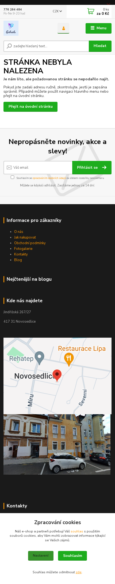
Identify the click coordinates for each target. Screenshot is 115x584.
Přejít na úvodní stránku (31, 106)
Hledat (100, 45)
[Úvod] (25, 28)
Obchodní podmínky (30, 243)
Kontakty (21, 254)
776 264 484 (12, 10)
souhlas (77, 531)
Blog (18, 260)
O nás (18, 231)
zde (79, 572)
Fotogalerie (23, 248)
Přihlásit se (88, 167)
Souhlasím (72, 555)
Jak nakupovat (25, 237)
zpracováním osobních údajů (49, 178)
